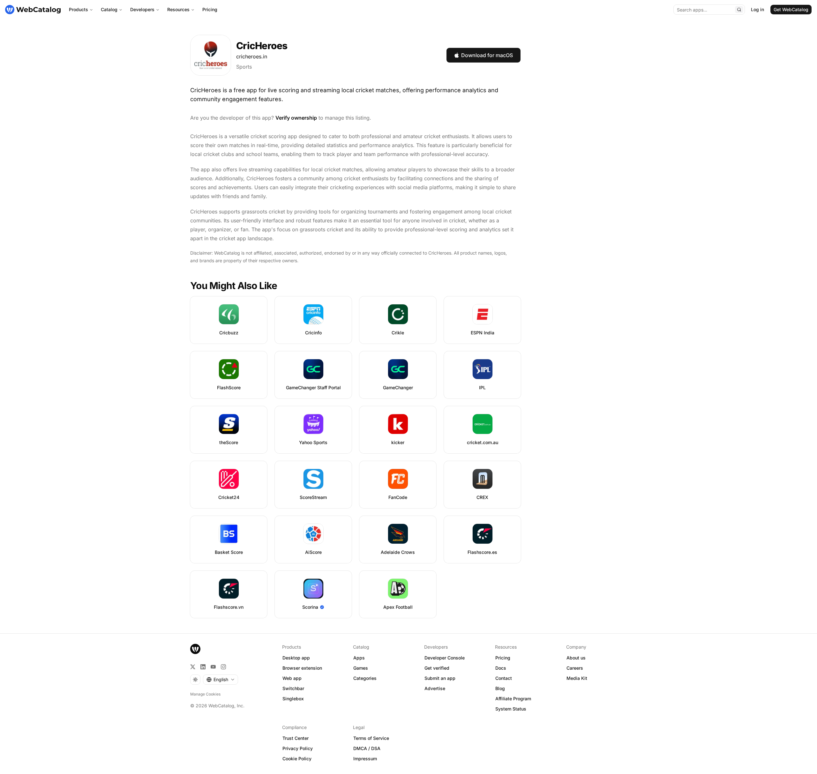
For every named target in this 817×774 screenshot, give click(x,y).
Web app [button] (292, 678)
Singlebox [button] (293, 698)
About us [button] (576, 657)
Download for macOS (487, 55)
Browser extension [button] (302, 668)
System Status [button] (510, 708)
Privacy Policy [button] (297, 748)
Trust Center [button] (295, 738)
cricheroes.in (251, 56)
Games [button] (360, 668)
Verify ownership (296, 118)
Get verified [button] (436, 668)
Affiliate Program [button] (513, 698)
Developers (142, 9)
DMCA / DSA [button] (366, 748)
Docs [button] (500, 668)
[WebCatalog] (195, 649)
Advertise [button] (434, 688)
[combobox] (220, 679)
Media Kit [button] (576, 678)
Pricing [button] (502, 657)
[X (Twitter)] (192, 666)
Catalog (109, 9)
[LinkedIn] (203, 666)
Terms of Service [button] (371, 738)
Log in (757, 9)
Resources (178, 9)
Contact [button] (503, 678)
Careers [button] (574, 668)
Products (78, 9)
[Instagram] (223, 666)
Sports (244, 66)
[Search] (739, 9)
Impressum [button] (365, 758)
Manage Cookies (205, 694)
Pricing (209, 9)
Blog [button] (500, 688)
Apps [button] (359, 657)
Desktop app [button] (296, 657)
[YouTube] (213, 666)
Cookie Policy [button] (296, 758)
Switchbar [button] (293, 688)
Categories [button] (365, 678)
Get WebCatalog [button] (791, 9)
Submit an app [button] (439, 678)
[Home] (33, 9)
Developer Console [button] (444, 657)
